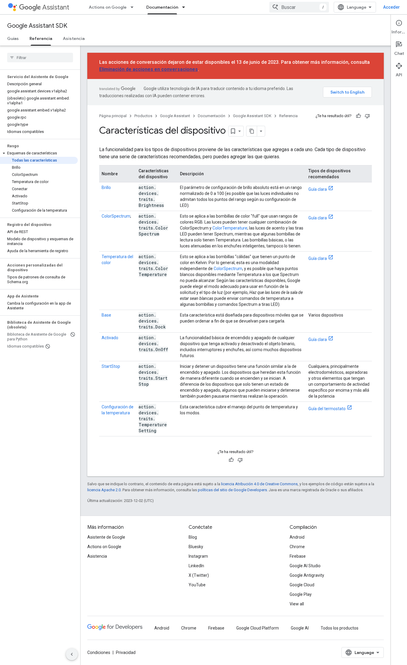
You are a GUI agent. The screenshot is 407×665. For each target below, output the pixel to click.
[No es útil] (367, 115)
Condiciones (98, 652)
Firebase (298, 556)
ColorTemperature (229, 228)
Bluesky (196, 546)
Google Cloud (302, 584)
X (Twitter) (199, 575)
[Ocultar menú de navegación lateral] (72, 654)
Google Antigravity (307, 575)
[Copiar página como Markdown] (251, 131)
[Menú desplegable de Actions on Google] (134, 7)
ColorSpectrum (116, 216)
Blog (193, 537)
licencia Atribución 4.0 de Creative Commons (259, 484)
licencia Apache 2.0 (104, 490)
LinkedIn (196, 565)
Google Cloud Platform (257, 628)
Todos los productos (339, 628)
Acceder (391, 7)
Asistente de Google (106, 537)
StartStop (111, 366)
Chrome (297, 546)
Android (297, 537)
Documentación (162, 7)
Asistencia (74, 38)
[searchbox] (40, 57)
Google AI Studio (305, 565)
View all (297, 604)
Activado (110, 337)
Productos (143, 116)
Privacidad (126, 652)
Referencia (40, 38)
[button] (39, 153)
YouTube (197, 584)
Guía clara (317, 189)
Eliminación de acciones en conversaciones (148, 69)
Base (106, 315)
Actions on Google (108, 7)
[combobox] (299, 7)
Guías (13, 38)
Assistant (55, 7)
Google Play (301, 594)
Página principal (113, 116)
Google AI (300, 628)
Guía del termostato (327, 408)
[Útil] (358, 115)
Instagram (198, 556)
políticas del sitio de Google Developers (232, 490)
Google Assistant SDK (37, 26)
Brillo (106, 187)
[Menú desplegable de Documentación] (185, 7)
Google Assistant (175, 116)
